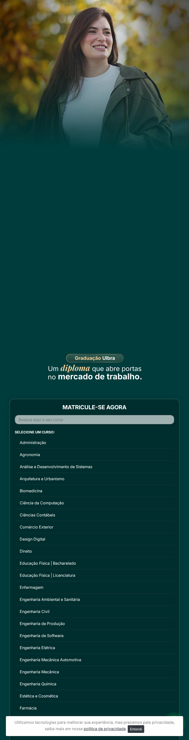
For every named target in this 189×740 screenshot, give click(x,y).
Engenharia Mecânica (39, 671)
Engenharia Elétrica (37, 647)
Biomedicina (31, 490)
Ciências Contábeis (37, 514)
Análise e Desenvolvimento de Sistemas (56, 466)
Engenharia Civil (34, 611)
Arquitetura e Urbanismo (42, 478)
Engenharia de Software (41, 635)
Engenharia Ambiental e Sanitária (50, 599)
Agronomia (30, 454)
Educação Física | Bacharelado (48, 563)
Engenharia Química (38, 683)
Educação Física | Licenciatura (47, 575)
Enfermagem (31, 587)
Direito (26, 551)
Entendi (136, 729)
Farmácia (28, 708)
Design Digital (32, 539)
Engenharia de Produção (42, 623)
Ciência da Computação (42, 502)
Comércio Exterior (36, 527)
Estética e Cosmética (39, 695)
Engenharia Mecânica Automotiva (50, 659)
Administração (33, 442)
